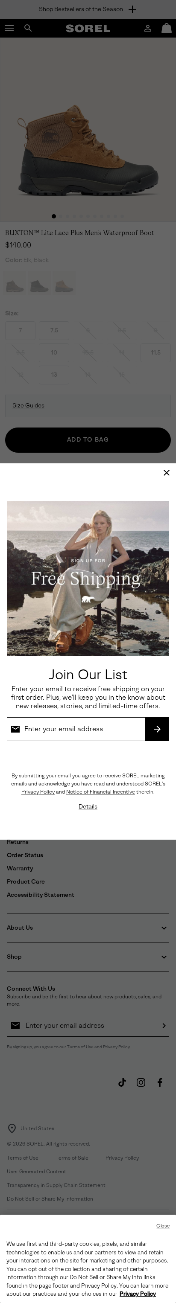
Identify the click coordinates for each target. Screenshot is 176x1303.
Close (163, 1226)
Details (88, 806)
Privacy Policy (38, 791)
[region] (88, 1259)
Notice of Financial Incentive (100, 791)
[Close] (166, 472)
